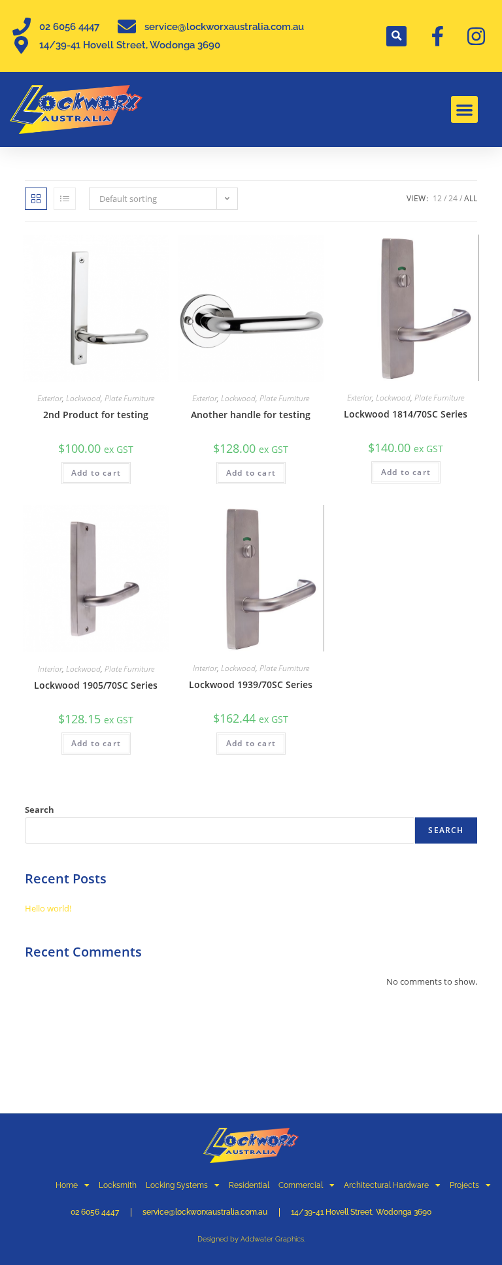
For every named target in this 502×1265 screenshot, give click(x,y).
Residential (249, 1185)
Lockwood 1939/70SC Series (250, 684)
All (470, 198)
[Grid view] (36, 199)
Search (39, 809)
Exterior (49, 398)
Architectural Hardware (386, 1185)
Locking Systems (177, 1185)
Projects (464, 1185)
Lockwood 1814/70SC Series (405, 414)
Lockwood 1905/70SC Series (96, 685)
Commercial (300, 1185)
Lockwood (83, 398)
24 (453, 198)
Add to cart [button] (96, 472)
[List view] (65, 199)
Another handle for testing (250, 414)
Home (67, 1185)
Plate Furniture (129, 398)
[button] (396, 36)
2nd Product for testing (95, 414)
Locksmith (118, 1185)
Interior (50, 668)
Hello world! (48, 908)
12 (437, 198)
